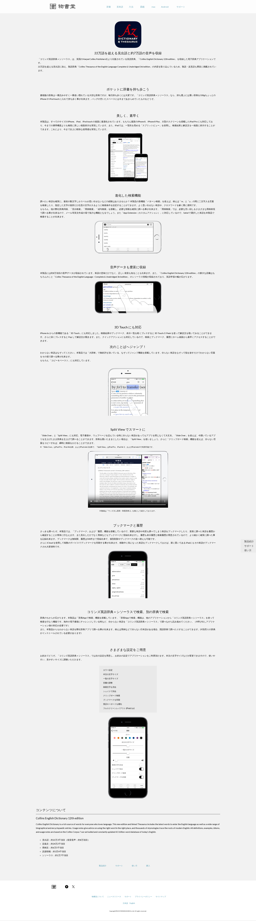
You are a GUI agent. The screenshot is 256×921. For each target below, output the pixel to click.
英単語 (120, 6)
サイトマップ (161, 896)
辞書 (109, 6)
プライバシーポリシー (143, 896)
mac (153, 6)
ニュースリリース (114, 896)
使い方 (247, 550)
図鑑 (142, 6)
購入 (148, 865)
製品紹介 (249, 541)
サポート (181, 6)
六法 (131, 6)
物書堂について (98, 896)
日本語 (125, 903)
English (132, 903)
